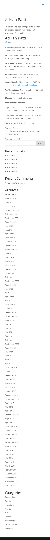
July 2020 (9, 352)
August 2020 (10, 348)
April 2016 (9, 411)
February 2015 (11, 426)
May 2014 (9, 458)
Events (8, 501)
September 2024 (12, 218)
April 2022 (9, 296)
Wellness (9, 528)
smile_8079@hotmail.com (27, 85)
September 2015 (12, 415)
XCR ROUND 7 (11, 163)
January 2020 (10, 371)
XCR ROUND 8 (11, 159)
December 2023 (11, 245)
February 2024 (11, 237)
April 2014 (9, 462)
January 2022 (10, 308)
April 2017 (9, 403)
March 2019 (10, 383)
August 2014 (10, 446)
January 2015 (10, 430)
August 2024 (10, 222)
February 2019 (11, 387)
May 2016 (9, 407)
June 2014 (9, 454)
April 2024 (9, 234)
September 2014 (12, 442)
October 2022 (11, 277)
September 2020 (12, 344)
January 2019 (10, 391)
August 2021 (10, 320)
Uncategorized (11, 524)
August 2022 (10, 285)
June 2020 (9, 356)
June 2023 (9, 253)
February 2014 (11, 470)
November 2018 (12, 399)
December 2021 (11, 312)
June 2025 (9, 202)
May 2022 (9, 293)
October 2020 (11, 340)
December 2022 (11, 269)
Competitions (10, 497)
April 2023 (9, 257)
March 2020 (10, 363)
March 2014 (10, 466)
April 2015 (9, 422)
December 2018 (11, 395)
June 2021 (9, 328)
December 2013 (11, 478)
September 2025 (12, 194)
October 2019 (11, 379)
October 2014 (11, 438)
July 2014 (9, 450)
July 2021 (9, 324)
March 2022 (10, 300)
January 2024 (10, 241)
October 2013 (11, 485)
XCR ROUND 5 (11, 171)
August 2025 (10, 198)
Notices (8, 513)
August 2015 (10, 418)
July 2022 (9, 289)
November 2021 (12, 316)
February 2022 (11, 304)
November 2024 (12, 210)
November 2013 (12, 481)
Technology (10, 520)
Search (41, 143)
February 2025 (11, 206)
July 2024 (9, 226)
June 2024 (9, 230)
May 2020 (9, 359)
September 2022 (12, 281)
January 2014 (10, 474)
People (8, 516)
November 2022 (12, 273)
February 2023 (11, 265)
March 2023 (10, 261)
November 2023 (12, 249)
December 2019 (11, 375)
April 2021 (9, 336)
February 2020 (11, 367)
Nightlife (8, 509)
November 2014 (12, 434)
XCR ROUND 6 (11, 167)
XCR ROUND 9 (11, 155)
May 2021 (9, 332)
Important (9, 505)
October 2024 (11, 214)
